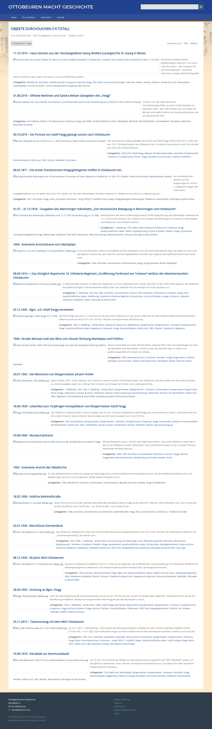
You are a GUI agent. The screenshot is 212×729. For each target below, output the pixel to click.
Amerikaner (119, 605)
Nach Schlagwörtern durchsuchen (49, 35)
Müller (172, 361)
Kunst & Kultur (164, 156)
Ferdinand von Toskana (165, 292)
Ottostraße (153, 393)
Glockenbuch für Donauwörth (175, 82)
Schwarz (186, 608)
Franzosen (61, 199)
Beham (36, 121)
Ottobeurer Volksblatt (73, 299)
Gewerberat (96, 328)
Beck (129, 637)
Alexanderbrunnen (136, 357)
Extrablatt (178, 672)
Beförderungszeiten (153, 541)
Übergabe (175, 121)
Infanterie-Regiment (120, 296)
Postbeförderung (130, 547)
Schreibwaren (162, 121)
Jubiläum (176, 421)
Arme (140, 541)
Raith (74, 234)
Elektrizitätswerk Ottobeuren (152, 227)
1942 (85, 389)
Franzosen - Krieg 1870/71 (79, 199)
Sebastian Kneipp (100, 643)
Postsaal (104, 576)
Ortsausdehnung (122, 393)
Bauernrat (122, 324)
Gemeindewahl (97, 675)
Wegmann (180, 328)
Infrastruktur (137, 296)
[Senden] (200, 6)
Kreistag (131, 675)
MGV (67, 576)
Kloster (169, 231)
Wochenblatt (54, 679)
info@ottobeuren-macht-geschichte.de (27, 716)
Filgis (119, 573)
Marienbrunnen (148, 361)
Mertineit (133, 121)
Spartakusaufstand (105, 396)
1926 (78, 541)
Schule (101, 425)
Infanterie (104, 296)
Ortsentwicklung (139, 393)
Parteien (164, 393)
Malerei (176, 156)
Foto (94, 82)
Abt (96, 292)
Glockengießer (20, 85)
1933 (66, 605)
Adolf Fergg (137, 153)
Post (68, 234)
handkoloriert (159, 482)
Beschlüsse (180, 541)
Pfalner (95, 576)
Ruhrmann (71, 160)
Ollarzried (151, 675)
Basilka (141, 482)
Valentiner (186, 121)
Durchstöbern (28, 17)
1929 (67, 421)
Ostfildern (186, 156)
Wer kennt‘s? (84, 85)
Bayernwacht (132, 605)
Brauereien (146, 637)
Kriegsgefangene (123, 199)
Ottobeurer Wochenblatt (157, 199)
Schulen (109, 425)
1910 (91, 292)
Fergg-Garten (179, 357)
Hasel (53, 393)
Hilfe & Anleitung (122, 699)
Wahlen (149, 425)
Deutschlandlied (102, 573)
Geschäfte (87, 121)
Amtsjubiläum (77, 421)
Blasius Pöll (135, 292)
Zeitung (128, 234)
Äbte (101, 292)
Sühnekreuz (162, 511)
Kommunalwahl (189, 421)
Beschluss (169, 541)
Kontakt (60, 17)
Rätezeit (158, 328)
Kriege (111, 199)
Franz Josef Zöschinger (114, 82)
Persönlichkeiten (147, 121)
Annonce (89, 573)
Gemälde (152, 156)
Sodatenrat (168, 328)
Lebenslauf (69, 393)
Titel (186, 43)
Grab (104, 199)
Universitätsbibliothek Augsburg (61, 85)
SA (180, 608)
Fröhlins (190, 357)
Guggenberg (109, 457)
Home (14, 17)
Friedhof (97, 199)
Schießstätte (91, 425)
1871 (29, 199)
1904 (93, 263)
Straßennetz (120, 425)
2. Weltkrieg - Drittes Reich (91, 324)
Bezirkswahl (126, 672)
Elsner (137, 156)
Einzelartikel (161, 389)
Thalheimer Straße (178, 511)
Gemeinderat (114, 544)
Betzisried (114, 672)
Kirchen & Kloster (36, 85)
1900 (124, 454)
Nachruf (96, 608)
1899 (119, 454)
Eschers (169, 454)
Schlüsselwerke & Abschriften (81, 396)
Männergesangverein (186, 573)
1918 (129, 227)
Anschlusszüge (129, 541)
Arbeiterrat (110, 324)
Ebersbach (159, 454)
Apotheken (109, 637)
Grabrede (107, 328)
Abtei (134, 227)
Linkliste (118, 703)
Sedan (87, 299)
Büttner (44, 121)
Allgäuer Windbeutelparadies (158, 153)
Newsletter (46, 17)
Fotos (99, 82)
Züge (183, 547)
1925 (72, 541)
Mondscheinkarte (124, 457)
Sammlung (144, 547)
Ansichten (44, 82)
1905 (64, 482)
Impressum (119, 706)
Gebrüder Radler (134, 82)
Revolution (83, 234)
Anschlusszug (114, 541)
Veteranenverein (115, 234)
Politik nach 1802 (38, 160)
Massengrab (138, 199)
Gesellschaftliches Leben (105, 121)
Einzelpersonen (56, 121)
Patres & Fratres (184, 361)
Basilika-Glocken (57, 82)
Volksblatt (140, 425)
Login (116, 713)
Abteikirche (32, 82)
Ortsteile (153, 457)
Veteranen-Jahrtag (97, 234)
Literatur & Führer (84, 393)
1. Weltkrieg (120, 227)
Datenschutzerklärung (124, 710)
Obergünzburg (141, 457)
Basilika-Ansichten (128, 482)
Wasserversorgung (163, 425)
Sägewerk (61, 396)
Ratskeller (60, 160)
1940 (124, 357)
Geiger (138, 640)
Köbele (156, 573)
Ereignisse (71, 82)
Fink (125, 573)
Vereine (131, 425)
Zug (178, 547)
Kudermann (186, 231)
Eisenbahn (147, 292)
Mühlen (109, 393)
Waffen (63, 611)
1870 (84, 637)
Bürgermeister (147, 324)
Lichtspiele (18, 234)
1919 (79, 389)
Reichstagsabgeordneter (156, 608)
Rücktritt (173, 608)
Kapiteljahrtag (140, 231)
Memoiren (99, 393)
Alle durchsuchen (21, 35)
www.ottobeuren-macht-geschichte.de (27, 720)
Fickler (194, 389)
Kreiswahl (140, 675)
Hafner (128, 231)
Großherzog (93, 296)
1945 (75, 324)
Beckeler (161, 357)
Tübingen (54, 611)
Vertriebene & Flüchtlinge (122, 643)
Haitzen (122, 675)
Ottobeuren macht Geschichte (51, 7)
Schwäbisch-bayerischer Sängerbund (127, 576)
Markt (163, 263)
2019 (29, 121)
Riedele (161, 457)
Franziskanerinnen (90, 640)
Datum (194, 43)
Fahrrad (81, 82)
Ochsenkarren (148, 511)
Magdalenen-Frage (34, 234)
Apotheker (121, 637)
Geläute (147, 82)
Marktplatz (123, 121)
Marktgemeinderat (169, 544)
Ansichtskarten (129, 263)
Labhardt (184, 296)
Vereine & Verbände (166, 576)
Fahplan (97, 544)
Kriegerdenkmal (151, 263)
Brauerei (136, 637)
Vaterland (151, 576)
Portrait (51, 160)
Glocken (156, 82)
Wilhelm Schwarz (76, 611)
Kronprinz (174, 296)
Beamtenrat (133, 324)
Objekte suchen (76, 35)
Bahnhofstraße (121, 511)
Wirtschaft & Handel (23, 124)
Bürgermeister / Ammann (167, 324)
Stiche (169, 457)
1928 (123, 153)
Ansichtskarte (114, 263)
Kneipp (176, 640)
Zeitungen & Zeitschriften (182, 199)
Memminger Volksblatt (54, 234)
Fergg (88, 82)
